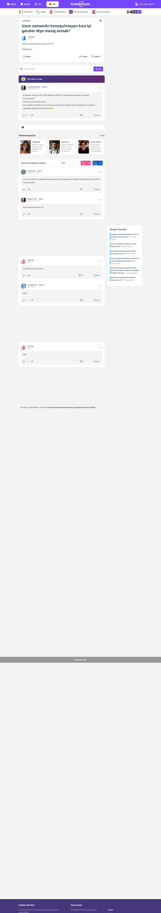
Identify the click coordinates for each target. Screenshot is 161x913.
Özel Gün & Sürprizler (81, 12)
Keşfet (27, 4)
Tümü (102, 135)
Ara (40, 4)
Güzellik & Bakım (60, 12)
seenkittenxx (32, 285)
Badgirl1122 (32, 199)
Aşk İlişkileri (28, 12)
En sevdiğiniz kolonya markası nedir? (84, 910)
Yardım (110, 910)
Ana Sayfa (24, 407)
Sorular (42, 407)
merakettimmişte (33, 87)
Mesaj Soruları (27, 49)
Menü (13, 4)
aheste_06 (31, 171)
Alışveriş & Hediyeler (103, 12)
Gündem (43, 12)
